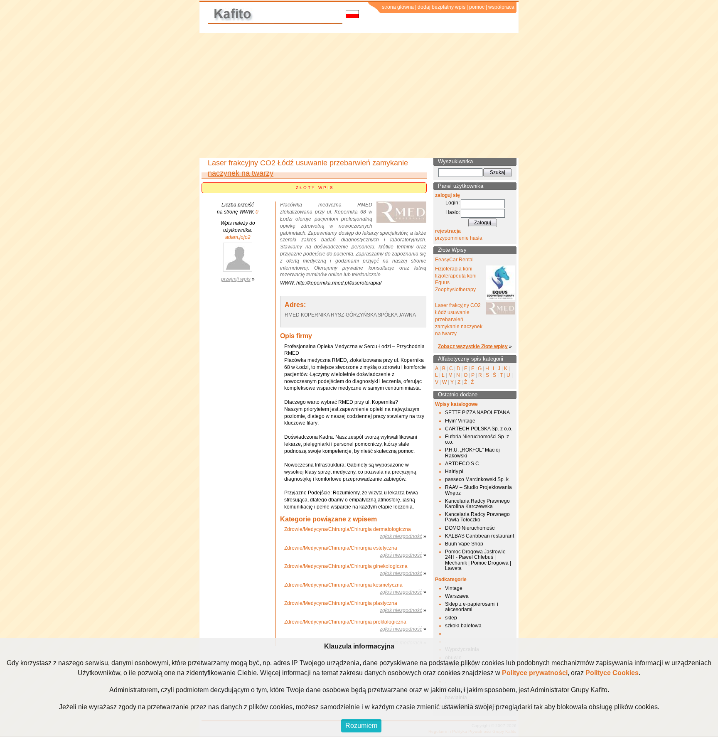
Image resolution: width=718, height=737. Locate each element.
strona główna (398, 7)
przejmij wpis (236, 279)
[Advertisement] (359, 95)
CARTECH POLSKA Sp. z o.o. (478, 429)
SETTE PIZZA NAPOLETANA (477, 412)
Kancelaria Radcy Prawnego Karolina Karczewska (477, 503)
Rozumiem (361, 725)
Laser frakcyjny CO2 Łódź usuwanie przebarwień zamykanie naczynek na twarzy (458, 319)
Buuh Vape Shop (464, 544)
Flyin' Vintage (460, 421)
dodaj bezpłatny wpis (441, 7)
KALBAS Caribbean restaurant (479, 536)
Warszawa (457, 596)
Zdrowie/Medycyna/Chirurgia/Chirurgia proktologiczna (345, 622)
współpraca (501, 7)
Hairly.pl (454, 471)
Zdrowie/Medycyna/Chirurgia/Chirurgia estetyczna (340, 548)
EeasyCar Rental (454, 260)
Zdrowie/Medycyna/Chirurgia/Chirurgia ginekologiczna (346, 566)
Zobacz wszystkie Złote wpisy (473, 346)
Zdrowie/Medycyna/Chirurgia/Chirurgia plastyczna (340, 603)
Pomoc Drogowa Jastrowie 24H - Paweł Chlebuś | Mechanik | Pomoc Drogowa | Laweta (478, 560)
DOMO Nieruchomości (470, 528)
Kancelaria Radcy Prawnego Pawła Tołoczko (477, 517)
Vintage (453, 588)
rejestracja (448, 231)
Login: (452, 203)
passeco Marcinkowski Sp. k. (477, 479)
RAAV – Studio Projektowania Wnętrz (478, 490)
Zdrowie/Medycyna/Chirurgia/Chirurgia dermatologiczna (347, 529)
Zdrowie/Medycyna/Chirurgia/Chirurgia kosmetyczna (343, 585)
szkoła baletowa (463, 626)
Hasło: (452, 212)
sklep (451, 618)
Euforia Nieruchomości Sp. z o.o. (477, 439)
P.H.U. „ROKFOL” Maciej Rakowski (472, 452)
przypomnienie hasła (458, 238)
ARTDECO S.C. (462, 464)
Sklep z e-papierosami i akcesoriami (471, 606)
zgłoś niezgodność (401, 536)
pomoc (476, 7)
